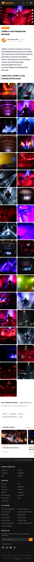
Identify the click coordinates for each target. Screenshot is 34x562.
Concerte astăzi (5, 520)
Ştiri (19, 484)
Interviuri (20, 489)
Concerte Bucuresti (23, 509)
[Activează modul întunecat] (23, 2)
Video (19, 498)
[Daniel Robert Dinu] (3, 40)
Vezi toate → (29, 427)
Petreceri (4, 492)
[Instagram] (6, 547)
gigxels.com (24, 406)
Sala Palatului (12, 413)
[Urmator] (32, 441)
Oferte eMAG (5, 514)
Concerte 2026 (5, 517)
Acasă (3, 460)
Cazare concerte (5, 512)
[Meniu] (31, 3)
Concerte (3, 484)
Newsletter (21, 473)
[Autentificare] (27, 2)
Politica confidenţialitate (26, 555)
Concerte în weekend (7, 523)
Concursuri (4, 489)
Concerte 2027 (22, 517)
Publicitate (4, 473)
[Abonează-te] (31, 539)
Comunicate (4, 501)
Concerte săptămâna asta (25, 523)
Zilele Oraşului (5, 495)
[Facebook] (3, 547)
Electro (20, 416)
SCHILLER (15, 406)
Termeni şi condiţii (6, 555)
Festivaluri (20, 492)
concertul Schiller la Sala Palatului (13, 67)
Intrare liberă (5, 498)
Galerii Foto (5, 27)
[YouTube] (10, 547)
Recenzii (3, 487)
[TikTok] (14, 547)
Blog (2, 476)
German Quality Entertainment (9, 416)
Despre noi (4, 470)
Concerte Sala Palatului (7, 509)
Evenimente (21, 495)
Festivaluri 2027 (22, 514)
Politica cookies (15, 555)
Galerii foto (21, 487)
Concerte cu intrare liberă (25, 512)
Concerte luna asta (6, 526)
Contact (20, 476)
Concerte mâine (22, 520)
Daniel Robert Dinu (12, 39)
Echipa (19, 470)
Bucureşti (20, 413)
